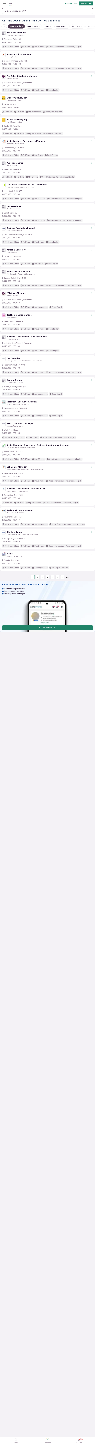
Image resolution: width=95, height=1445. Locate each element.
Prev (27, 577)
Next (67, 577)
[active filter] (4, 26)
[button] (47, 606)
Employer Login (71, 3)
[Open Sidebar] (4, 3)
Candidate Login (86, 3)
